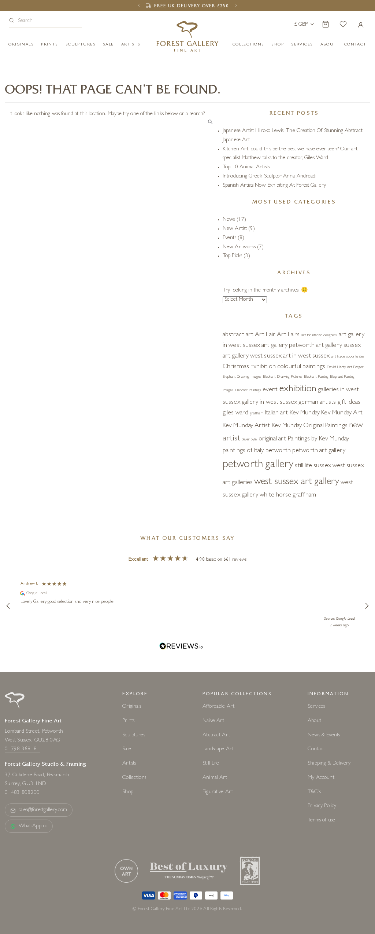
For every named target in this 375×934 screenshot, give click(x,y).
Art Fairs (288, 335)
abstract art (238, 335)
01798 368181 (22, 749)
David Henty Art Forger (345, 367)
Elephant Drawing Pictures (282, 377)
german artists (317, 402)
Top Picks (232, 256)
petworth (278, 451)
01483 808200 (22, 793)
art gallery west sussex (252, 356)
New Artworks (239, 247)
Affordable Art (218, 707)
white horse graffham (288, 495)
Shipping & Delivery (329, 763)
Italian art (276, 413)
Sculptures (81, 45)
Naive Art (213, 721)
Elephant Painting (316, 377)
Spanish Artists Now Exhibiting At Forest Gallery (274, 185)
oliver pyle (249, 440)
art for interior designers (319, 335)
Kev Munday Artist (246, 426)
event (270, 390)
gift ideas (349, 402)
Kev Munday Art (342, 413)
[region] (187, 606)
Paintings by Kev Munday (318, 439)
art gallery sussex (338, 346)
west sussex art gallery (296, 482)
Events (229, 238)
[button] (45, 21)
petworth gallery (258, 465)
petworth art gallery (318, 451)
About (328, 45)
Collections (248, 45)
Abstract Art (216, 735)
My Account (321, 778)
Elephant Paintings (248, 390)
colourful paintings (301, 367)
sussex (322, 466)
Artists (131, 45)
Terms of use (321, 820)
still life (303, 466)
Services (316, 707)
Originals (21, 45)
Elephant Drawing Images (242, 377)
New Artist (235, 229)
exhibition (298, 389)
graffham (256, 413)
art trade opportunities (347, 357)
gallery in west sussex (269, 402)
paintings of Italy (243, 451)
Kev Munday (305, 413)
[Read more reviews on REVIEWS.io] (181, 647)
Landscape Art (218, 749)
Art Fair (265, 335)
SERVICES (302, 45)
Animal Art (215, 778)
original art (272, 439)
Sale (108, 45)
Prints (49, 45)
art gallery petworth (288, 346)
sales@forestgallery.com (43, 810)
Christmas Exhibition (249, 367)
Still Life (211, 763)
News (229, 220)
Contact (316, 749)
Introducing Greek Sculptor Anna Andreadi (269, 176)
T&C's (314, 792)
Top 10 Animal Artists (246, 167)
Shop (277, 45)
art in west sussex (306, 356)
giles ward (235, 413)
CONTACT (355, 45)
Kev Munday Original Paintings (310, 426)
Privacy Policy (322, 806)
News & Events (324, 735)
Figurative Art (218, 792)
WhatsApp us (33, 826)
